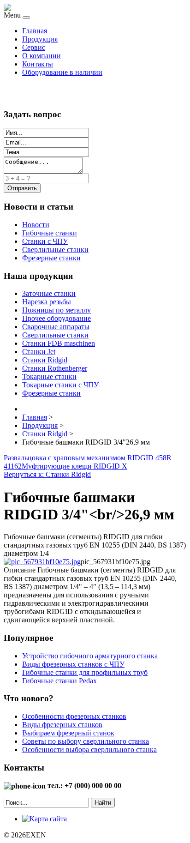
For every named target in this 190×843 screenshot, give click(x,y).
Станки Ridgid (44, 360)
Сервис (33, 47)
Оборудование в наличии (62, 72)
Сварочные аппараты (55, 327)
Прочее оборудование (56, 318)
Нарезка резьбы (46, 302)
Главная (34, 31)
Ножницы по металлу (56, 310)
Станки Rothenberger (54, 368)
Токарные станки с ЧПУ (60, 385)
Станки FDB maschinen (58, 343)
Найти (103, 802)
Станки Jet (38, 351)
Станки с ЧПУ (45, 241)
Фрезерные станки (51, 258)
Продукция (40, 39)
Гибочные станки (49, 233)
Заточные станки (49, 293)
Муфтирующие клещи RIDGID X (74, 466)
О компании (41, 56)
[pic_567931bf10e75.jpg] (42, 562)
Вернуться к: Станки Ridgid (47, 474)
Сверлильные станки (55, 249)
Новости (35, 225)
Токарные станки (49, 376)
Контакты (37, 64)
